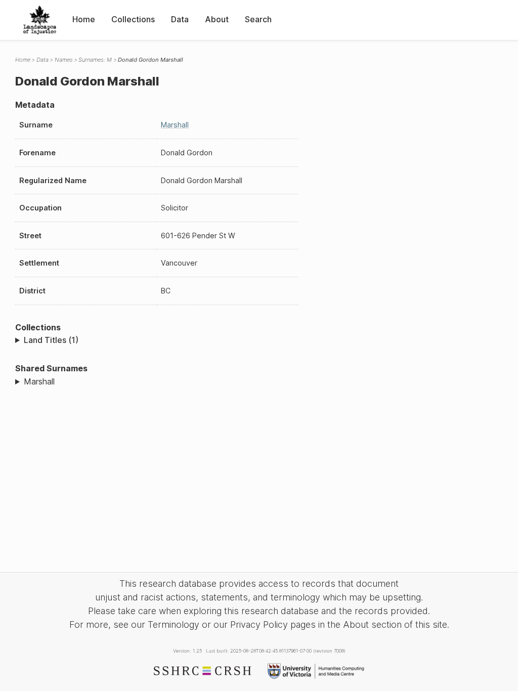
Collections (133, 19)
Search (258, 19)
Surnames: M (95, 59)
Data (180, 19)
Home (83, 19)
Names (64, 59)
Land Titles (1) (51, 340)
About (217, 19)
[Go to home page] (39, 20)
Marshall (175, 124)
